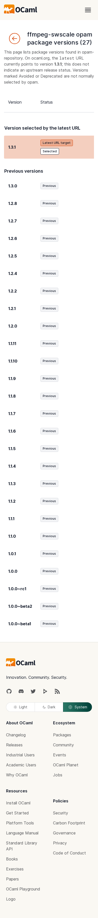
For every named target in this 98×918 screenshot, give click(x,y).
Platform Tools (20, 822)
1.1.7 (12, 413)
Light (23, 707)
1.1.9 (12, 378)
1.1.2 (12, 501)
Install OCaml (18, 802)
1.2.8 (12, 203)
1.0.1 (12, 553)
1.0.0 (12, 571)
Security (60, 812)
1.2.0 (12, 326)
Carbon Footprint (69, 822)
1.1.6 (12, 431)
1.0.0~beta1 (19, 623)
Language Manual (22, 832)
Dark (51, 707)
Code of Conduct (69, 852)
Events (59, 754)
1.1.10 (12, 361)
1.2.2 (12, 290)
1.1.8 (12, 396)
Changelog (16, 734)
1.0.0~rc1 (17, 588)
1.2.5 (12, 255)
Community (63, 744)
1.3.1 (12, 147)
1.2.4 (12, 273)
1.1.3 (12, 483)
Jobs (57, 774)
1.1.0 (12, 536)
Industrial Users (20, 754)
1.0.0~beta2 (20, 606)
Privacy (60, 842)
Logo (11, 898)
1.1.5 (12, 448)
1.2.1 (12, 308)
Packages (62, 734)
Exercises (15, 868)
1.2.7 (12, 220)
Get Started (17, 812)
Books (12, 858)
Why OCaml (17, 774)
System (81, 707)
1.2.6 (12, 238)
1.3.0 (12, 185)
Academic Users (21, 764)
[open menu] (88, 10)
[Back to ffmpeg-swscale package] (14, 38)
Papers (12, 878)
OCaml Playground (23, 888)
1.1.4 (12, 466)
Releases (14, 744)
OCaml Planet (65, 764)
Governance (64, 832)
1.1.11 (12, 343)
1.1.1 (11, 518)
